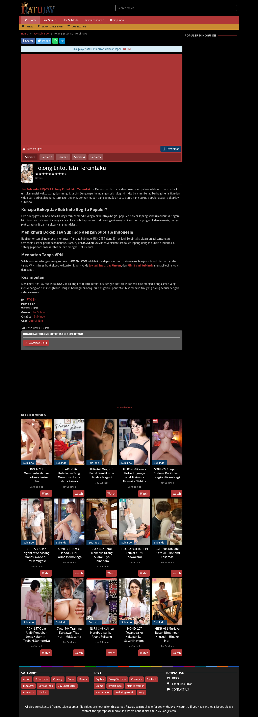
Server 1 (30, 157)
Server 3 (63, 157)
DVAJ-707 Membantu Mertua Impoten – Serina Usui (36, 475)
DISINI (122, 49)
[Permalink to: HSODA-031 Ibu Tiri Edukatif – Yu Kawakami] (134, 521)
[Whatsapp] (55, 41)
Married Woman (135, 686)
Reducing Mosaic (124, 692)
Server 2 (47, 157)
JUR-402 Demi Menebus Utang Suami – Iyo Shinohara (102, 555)
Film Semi (28, 686)
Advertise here (124, 407)
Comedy (57, 679)
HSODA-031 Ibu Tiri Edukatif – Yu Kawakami (134, 553)
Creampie (136, 679)
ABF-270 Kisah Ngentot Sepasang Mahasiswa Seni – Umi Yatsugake (37, 555)
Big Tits (100, 679)
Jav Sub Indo (40, 312)
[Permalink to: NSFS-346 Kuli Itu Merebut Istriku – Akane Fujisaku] (101, 601)
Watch (46, 493)
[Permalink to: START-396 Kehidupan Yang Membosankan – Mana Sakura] (69, 441)
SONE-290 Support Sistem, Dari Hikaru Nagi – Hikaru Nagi (167, 473)
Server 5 (96, 157)
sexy (141, 692)
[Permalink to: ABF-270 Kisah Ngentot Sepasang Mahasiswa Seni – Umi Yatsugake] (36, 521)
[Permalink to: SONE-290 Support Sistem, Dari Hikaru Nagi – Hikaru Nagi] (167, 441)
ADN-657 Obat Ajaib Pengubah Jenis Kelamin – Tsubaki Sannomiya (36, 634)
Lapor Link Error (182, 684)
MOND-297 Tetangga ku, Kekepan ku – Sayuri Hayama (134, 634)
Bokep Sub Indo (117, 679)
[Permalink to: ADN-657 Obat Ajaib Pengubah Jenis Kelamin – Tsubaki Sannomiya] (36, 601)
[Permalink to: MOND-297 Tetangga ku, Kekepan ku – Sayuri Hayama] (134, 601)
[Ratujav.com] (38, 8)
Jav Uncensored (67, 686)
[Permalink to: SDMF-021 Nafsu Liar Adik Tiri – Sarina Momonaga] (69, 521)
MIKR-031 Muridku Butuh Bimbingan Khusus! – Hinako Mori (167, 634)
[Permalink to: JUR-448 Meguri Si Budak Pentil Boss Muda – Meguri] (101, 441)
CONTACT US (180, 689)
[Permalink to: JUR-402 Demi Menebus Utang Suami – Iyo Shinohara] (101, 521)
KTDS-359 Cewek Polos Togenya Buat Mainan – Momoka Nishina (134, 475)
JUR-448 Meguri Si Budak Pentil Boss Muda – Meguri (101, 473)
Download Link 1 (38, 343)
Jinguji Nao (36, 321)
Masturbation (103, 692)
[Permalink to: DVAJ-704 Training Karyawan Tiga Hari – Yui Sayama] (69, 601)
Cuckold (151, 679)
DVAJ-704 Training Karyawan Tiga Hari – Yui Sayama (69, 632)
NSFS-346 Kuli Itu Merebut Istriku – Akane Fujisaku (102, 632)
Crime (71, 679)
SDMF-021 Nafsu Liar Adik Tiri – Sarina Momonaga (69, 553)
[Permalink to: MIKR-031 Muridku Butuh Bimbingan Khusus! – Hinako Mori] (167, 601)
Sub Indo (39, 316)
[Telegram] (62, 41)
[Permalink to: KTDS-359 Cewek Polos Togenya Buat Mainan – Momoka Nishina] (134, 441)
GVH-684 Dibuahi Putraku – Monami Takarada (167, 553)
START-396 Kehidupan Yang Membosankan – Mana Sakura (69, 475)
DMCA (176, 678)
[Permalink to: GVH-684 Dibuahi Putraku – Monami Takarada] (167, 521)
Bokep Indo (41, 679)
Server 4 (79, 157)
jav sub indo (115, 686)
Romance (28, 692)
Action (26, 679)
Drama (83, 679)
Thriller (43, 692)
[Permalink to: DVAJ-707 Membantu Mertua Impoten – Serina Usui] (36, 441)
